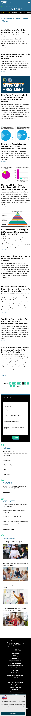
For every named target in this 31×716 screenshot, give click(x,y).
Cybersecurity (6, 456)
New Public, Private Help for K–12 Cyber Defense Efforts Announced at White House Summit (14, 98)
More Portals (6, 474)
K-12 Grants (22, 12)
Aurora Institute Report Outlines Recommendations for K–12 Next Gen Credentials (15, 349)
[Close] (24, 696)
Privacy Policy (15, 421)
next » (18, 386)
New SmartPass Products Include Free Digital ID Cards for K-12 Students (15, 56)
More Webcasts (7, 492)
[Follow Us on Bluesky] (12, 9)
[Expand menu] (29, 3)
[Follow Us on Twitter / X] (16, 9)
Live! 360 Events (15, 668)
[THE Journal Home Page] (8, 2)
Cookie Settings (13, 709)
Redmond (15, 680)
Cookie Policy (21, 706)
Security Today (15, 685)
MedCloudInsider (16, 673)
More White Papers (8, 529)
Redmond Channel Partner (15, 682)
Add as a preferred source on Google (10, 6)
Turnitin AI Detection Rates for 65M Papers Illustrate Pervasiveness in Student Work (14, 321)
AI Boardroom (15, 653)
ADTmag (15, 656)
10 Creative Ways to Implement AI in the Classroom (14, 511)
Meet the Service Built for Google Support (14, 517)
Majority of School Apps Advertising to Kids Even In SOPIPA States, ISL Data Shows (14, 187)
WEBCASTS (7, 482)
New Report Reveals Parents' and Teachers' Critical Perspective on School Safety (13, 146)
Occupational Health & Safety (15, 675)
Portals (7, 447)
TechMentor (15, 689)
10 (14, 386)
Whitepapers (9, 501)
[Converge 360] (15, 644)
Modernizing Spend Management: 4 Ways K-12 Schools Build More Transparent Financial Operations (15, 522)
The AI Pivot (15, 694)
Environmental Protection (15, 665)
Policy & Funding (7, 465)
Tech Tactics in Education (15, 692)
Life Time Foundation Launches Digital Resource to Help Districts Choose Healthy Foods (15, 288)
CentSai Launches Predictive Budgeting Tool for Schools (13, 31)
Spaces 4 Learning (15, 687)
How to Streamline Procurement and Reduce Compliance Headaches (15, 564)
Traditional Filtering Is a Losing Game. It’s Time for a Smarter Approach (14, 487)
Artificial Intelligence (8, 451)
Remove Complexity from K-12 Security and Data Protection (15, 505)
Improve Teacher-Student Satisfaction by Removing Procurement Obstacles (14, 609)
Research (5, 469)
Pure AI (15, 677)
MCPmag (15, 670)
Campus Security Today (15, 661)
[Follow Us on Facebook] (14, 9)
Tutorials (14, 12)
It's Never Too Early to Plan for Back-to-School (14, 586)
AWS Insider (15, 658)
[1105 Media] (15, 650)
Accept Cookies (13, 713)
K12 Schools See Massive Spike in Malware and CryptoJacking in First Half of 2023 (14, 231)
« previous (6, 383)
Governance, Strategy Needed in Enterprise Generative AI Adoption (15, 258)
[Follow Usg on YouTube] (19, 9)
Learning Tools (7, 460)
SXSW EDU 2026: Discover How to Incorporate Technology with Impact (13, 542)
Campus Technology (15, 663)
